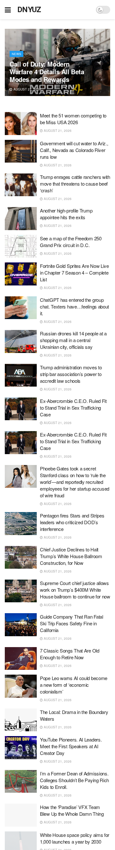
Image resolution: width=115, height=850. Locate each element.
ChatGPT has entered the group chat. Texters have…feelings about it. (74, 306)
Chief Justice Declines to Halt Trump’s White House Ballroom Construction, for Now (71, 556)
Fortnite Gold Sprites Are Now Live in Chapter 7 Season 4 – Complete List (74, 272)
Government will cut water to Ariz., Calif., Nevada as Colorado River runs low (74, 150)
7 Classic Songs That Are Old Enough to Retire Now (69, 654)
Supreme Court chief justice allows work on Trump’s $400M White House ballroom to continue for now (75, 590)
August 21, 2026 (26, 89)
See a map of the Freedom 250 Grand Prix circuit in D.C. (71, 241)
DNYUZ (29, 9)
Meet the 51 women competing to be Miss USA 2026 (73, 118)
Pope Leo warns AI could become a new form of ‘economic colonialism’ (73, 685)
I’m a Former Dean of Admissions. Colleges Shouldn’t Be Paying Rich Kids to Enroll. (74, 780)
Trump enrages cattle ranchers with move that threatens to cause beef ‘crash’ (75, 183)
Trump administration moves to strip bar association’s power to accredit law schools (71, 374)
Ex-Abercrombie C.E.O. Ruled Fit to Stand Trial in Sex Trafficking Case (73, 407)
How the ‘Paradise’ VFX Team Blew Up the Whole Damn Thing (72, 810)
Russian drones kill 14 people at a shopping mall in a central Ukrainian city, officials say (73, 340)
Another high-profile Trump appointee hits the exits (66, 214)
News (16, 54)
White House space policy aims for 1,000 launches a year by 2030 (74, 838)
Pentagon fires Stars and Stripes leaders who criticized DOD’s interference (72, 522)
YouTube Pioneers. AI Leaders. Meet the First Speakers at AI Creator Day (71, 746)
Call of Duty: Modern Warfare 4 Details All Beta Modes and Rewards (47, 71)
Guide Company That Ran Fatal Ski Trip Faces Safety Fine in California (71, 623)
